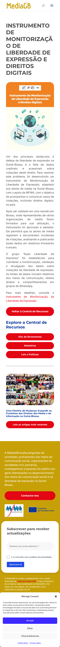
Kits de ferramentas (30, 336)
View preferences (30, 636)
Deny (30, 628)
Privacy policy (35, 643)
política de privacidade (40, 557)
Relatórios (30, 345)
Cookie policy (23, 643)
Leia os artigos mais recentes (30, 424)
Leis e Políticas (30, 354)
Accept (30, 620)
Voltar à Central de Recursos (30, 311)
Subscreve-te (15, 564)
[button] (55, 596)
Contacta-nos (30, 495)
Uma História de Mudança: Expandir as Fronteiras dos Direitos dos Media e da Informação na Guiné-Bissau (29, 413)
